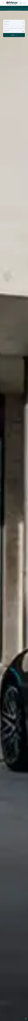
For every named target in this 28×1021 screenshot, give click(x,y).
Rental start (6, 21)
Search (14, 35)
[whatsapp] (20, 3)
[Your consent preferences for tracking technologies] (25, 1018)
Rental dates (7, 30)
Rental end (6, 24)
